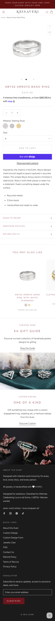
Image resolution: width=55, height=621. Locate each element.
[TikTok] (23, 513)
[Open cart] (52, 12)
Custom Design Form (13, 537)
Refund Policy (9, 557)
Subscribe (14, 601)
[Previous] (21, 79)
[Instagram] (10, 513)
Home (3, 17)
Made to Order (12, 218)
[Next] (33, 79)
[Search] (47, 12)
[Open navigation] (3, 12)
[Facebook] (4, 513)
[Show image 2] (28, 79)
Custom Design (10, 533)
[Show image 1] (26, 79)
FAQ (5, 547)
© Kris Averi (27, 615)
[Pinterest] (17, 513)
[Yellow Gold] (29, 305)
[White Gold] (26, 305)
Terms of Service (11, 561)
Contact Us (8, 552)
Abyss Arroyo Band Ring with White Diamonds (27, 297)
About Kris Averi (10, 528)
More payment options (27, 163)
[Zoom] (49, 26)
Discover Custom (27, 423)
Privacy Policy (9, 566)
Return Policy (11, 234)
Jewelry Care (9, 542)
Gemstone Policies (14, 226)
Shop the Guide (27, 348)
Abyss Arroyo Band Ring (16, 17)
